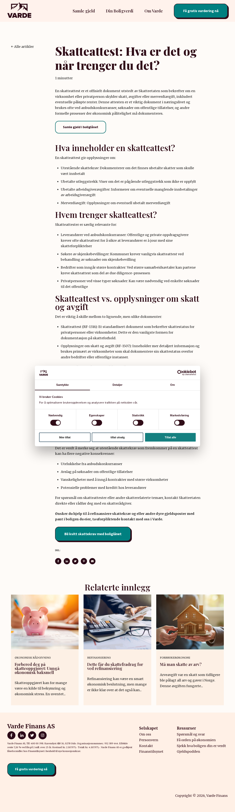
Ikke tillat (64, 437)
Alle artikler (24, 46)
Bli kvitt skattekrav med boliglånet (93, 534)
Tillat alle (170, 437)
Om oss (145, 734)
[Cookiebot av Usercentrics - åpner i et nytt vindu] (180, 373)
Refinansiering (99, 657)
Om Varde (153, 11)
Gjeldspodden (188, 751)
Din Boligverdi (119, 11)
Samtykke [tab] (62, 384)
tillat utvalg (118, 437)
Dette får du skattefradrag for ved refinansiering (115, 666)
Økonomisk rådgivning (33, 657)
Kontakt (146, 746)
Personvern (148, 740)
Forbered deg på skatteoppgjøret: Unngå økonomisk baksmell (37, 668)
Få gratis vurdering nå (200, 10)
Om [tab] (172, 384)
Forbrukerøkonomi (175, 657)
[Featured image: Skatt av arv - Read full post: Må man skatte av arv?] (190, 621)
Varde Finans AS (31, 726)
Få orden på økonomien (196, 740)
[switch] (97, 422)
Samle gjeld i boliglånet (80, 127)
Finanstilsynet (151, 751)
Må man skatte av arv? (181, 664)
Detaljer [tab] (118, 384)
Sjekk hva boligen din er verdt (201, 746)
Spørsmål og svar (191, 734)
